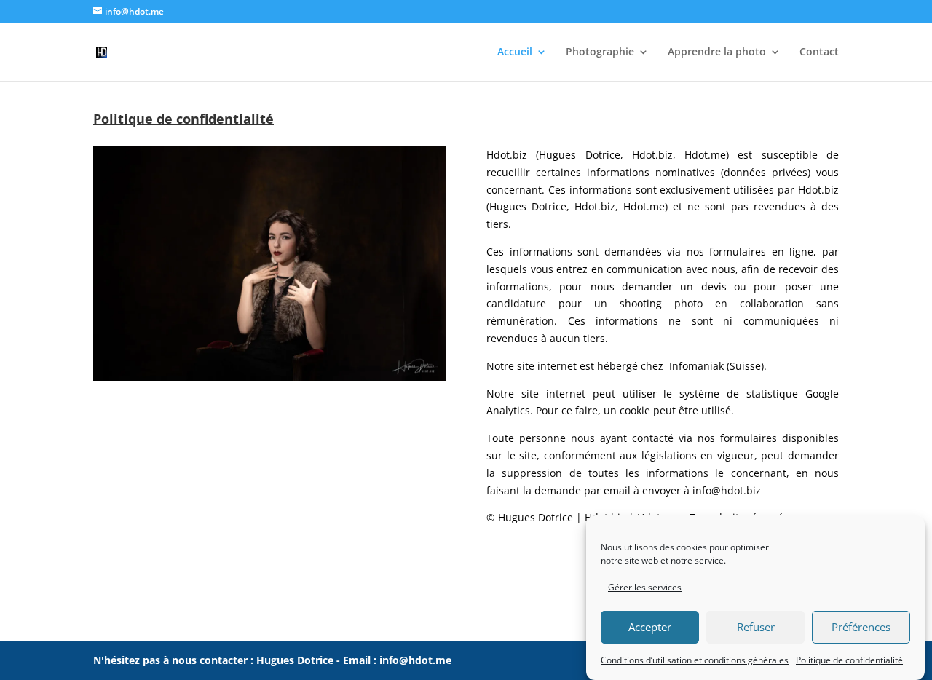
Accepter (649, 627)
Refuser (756, 627)
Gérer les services (645, 587)
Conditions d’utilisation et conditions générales (695, 660)
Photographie (600, 52)
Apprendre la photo (717, 52)
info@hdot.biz (726, 490)
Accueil (514, 52)
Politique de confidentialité (849, 660)
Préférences (861, 627)
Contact (819, 52)
